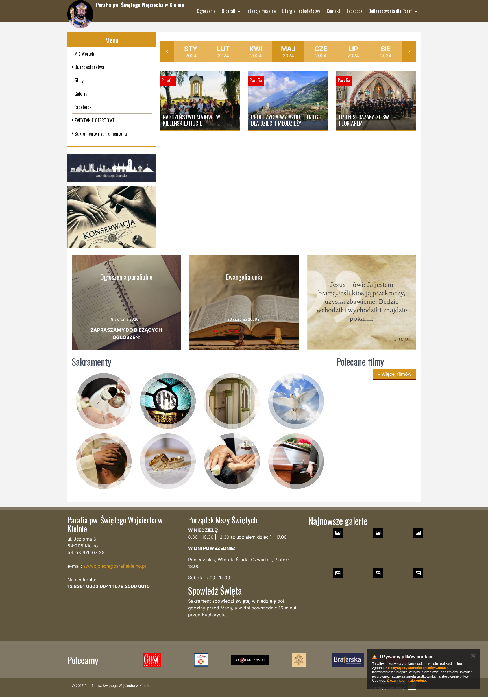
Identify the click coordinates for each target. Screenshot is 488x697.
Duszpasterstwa (88, 66)
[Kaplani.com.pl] (250, 660)
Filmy (79, 80)
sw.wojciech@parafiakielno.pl (114, 566)
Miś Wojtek (84, 53)
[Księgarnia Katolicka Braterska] (347, 660)
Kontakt (333, 11)
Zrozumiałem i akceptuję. (407, 681)
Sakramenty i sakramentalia (100, 133)
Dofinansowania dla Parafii (391, 11)
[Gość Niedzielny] (152, 660)
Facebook (354, 11)
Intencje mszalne (261, 11)
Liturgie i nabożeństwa (301, 11)
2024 (190, 51)
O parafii (229, 11)
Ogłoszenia (206, 11)
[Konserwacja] (111, 217)
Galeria (81, 93)
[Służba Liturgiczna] (201, 660)
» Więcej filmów (394, 374)
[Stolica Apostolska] (298, 660)
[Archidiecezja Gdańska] (111, 168)
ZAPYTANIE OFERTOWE (94, 120)
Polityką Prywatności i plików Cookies (418, 668)
